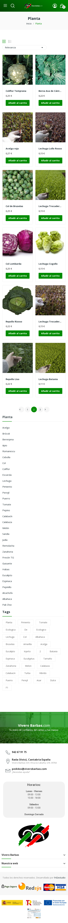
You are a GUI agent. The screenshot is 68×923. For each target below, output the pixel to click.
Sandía (5, 533)
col (25, 636)
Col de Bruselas (14, 206)
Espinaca (7, 581)
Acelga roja (12, 148)
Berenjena (8, 439)
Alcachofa (7, 592)
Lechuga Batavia (48, 379)
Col (4, 463)
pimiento (25, 622)
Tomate (6, 504)
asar (39, 680)
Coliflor (6, 469)
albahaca (40, 636)
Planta (7, 417)
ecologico (41, 629)
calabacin (10, 673)
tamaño (47, 658)
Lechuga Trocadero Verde (50, 206)
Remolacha (8, 545)
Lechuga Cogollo (48, 263)
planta (9, 622)
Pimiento (7, 486)
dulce (53, 680)
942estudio (59, 877)
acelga (43, 644)
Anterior (20, 409)
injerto (27, 651)
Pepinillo (6, 587)
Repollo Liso (12, 379)
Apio (4, 445)
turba (27, 673)
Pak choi (7, 604)
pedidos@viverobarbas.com (29, 769)
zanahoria (11, 665)
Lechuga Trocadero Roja (50, 321)
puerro (9, 680)
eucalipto (10, 651)
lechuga (10, 636)
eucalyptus (29, 658)
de (25, 629)
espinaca (10, 658)
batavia (53, 651)
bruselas (10, 644)
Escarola (7, 474)
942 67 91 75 (19, 752)
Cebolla (6, 457)
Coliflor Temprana (16, 90)
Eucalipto (7, 575)
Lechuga (6, 480)
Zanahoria (7, 551)
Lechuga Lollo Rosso (50, 148)
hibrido (42, 673)
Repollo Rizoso (14, 321)
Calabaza (7, 522)
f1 (7, 687)
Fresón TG (8, 557)
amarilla (27, 644)
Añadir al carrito (17, 102)
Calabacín (7, 516)
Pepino (6, 510)
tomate (43, 622)
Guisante (7, 563)
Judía (4, 539)
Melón (5, 528)
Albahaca (7, 598)
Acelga (5, 427)
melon (28, 665)
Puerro (6, 498)
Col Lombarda (13, 263)
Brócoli (6, 433)
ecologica (10, 629)
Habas (5, 569)
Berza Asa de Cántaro (50, 90)
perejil (25, 680)
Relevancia (24, 47)
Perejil (5, 492)
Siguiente (45, 409)
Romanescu (8, 451)
